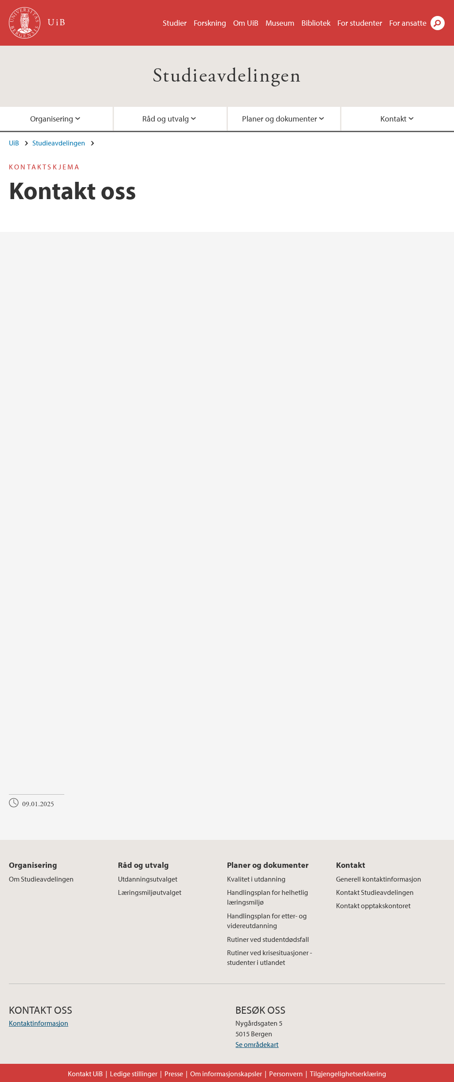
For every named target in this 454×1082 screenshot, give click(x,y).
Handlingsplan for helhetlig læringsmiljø (267, 897)
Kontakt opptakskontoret (373, 905)
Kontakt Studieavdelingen (375, 892)
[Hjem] (25, 23)
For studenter (359, 23)
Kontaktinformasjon (38, 1023)
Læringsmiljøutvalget (149, 892)
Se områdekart (256, 1044)
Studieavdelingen (227, 76)
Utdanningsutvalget (147, 878)
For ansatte (408, 23)
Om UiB (245, 23)
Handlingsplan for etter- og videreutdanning (267, 920)
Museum (280, 23)
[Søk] (437, 23)
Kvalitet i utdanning (256, 878)
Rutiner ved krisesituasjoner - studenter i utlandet (269, 957)
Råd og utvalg (165, 119)
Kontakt (393, 119)
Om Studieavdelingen (41, 878)
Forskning (210, 23)
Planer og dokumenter (279, 119)
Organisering (51, 119)
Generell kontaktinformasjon (378, 878)
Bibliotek (315, 23)
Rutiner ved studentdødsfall (268, 939)
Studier (175, 23)
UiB (14, 142)
